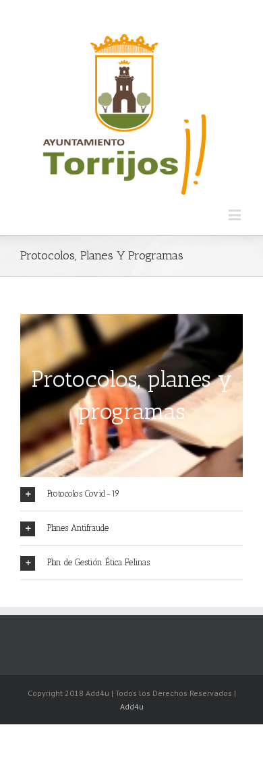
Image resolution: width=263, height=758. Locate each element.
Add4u (132, 706)
